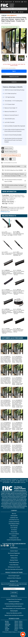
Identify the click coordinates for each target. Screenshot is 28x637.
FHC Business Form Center (14, 567)
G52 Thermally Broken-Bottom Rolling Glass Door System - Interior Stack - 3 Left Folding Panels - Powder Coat (6, 403)
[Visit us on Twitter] (10, 545)
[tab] (14, 191)
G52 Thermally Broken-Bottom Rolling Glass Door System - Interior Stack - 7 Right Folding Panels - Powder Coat (17, 360)
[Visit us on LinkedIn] (2, 545)
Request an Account (14, 76)
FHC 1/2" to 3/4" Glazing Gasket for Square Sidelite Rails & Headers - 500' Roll (7, 292)
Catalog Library (14, 557)
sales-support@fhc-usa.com (18, 482)
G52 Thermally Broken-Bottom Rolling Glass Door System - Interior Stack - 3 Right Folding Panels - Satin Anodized (17, 470)
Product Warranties (14, 564)
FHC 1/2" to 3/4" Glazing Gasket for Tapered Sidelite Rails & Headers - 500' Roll (7, 331)
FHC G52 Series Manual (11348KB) (12, 166)
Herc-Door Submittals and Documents (14, 569)
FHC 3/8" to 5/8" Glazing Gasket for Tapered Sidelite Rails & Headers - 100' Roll (18, 292)
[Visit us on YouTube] (7, 545)
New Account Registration (14, 553)
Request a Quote (8, 1)
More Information (9, 191)
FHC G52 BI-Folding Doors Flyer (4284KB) (14, 170)
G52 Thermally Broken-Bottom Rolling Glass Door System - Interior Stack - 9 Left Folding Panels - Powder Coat (6, 448)
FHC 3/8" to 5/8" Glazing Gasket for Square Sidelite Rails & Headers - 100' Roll (7, 273)
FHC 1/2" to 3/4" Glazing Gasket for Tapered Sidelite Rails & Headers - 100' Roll (18, 312)
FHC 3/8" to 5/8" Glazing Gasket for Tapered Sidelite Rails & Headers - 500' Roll (7, 312)
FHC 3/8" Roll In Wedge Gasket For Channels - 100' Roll (18, 331)
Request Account (6, 12)
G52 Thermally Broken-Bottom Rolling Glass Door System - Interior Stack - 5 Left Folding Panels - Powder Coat (6, 470)
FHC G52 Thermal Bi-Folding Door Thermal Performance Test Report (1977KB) (14, 174)
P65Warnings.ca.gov (5, 211)
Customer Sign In (14, 550)
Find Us (25, 1)
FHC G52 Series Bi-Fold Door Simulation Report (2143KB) (13, 180)
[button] (5, 58)
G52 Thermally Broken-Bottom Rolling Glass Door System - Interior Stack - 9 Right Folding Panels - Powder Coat (6, 360)
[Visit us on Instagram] (13, 545)
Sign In (14, 12)
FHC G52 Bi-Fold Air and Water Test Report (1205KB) (14, 186)
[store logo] (5, 5)
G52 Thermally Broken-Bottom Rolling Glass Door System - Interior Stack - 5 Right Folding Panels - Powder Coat (6, 381)
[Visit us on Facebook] (4, 545)
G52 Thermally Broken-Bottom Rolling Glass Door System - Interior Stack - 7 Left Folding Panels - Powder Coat (17, 448)
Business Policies (14, 560)
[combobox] (14, 9)
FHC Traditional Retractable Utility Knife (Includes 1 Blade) (18, 234)
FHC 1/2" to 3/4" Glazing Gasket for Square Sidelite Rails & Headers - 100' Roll (18, 273)
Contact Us (14, 81)
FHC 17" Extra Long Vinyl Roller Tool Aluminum (7, 253)
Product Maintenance (14, 562)
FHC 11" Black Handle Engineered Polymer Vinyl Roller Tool (18, 254)
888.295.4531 (18, 1)
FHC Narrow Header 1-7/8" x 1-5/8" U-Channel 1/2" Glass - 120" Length (7, 234)
